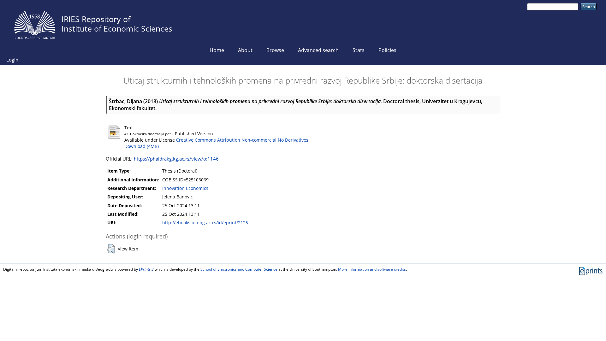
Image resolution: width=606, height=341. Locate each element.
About (245, 50)
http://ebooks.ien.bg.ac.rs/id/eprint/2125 (205, 223)
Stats (359, 50)
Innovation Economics (185, 188)
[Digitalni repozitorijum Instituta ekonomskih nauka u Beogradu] (34, 23)
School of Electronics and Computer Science (238, 269)
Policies (387, 50)
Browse (275, 50)
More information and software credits (372, 269)
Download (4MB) (141, 146)
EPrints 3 (146, 269)
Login (12, 59)
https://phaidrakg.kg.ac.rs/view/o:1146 (176, 159)
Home (217, 50)
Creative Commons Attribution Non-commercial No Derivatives (242, 140)
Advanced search (318, 50)
